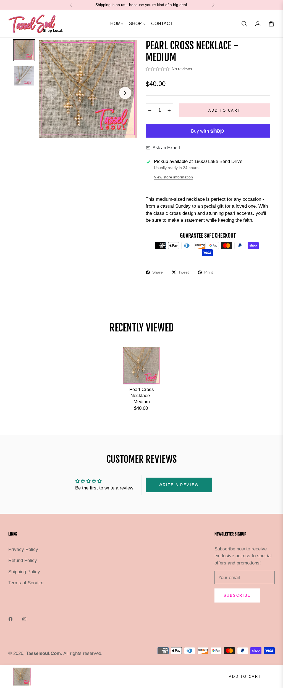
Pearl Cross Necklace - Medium (141, 395)
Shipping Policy (24, 571)
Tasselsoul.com (43, 653)
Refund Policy (22, 560)
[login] (258, 23)
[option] (88, 89)
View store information (173, 177)
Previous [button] (51, 93)
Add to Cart (245, 676)
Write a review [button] (179, 485)
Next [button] (125, 93)
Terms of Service (25, 582)
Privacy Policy (23, 549)
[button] (244, 23)
